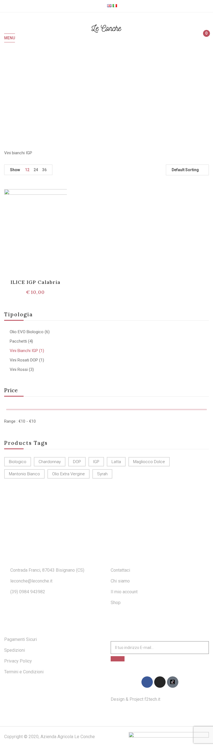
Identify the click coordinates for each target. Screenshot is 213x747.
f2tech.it (151, 699)
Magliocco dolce (149, 461)
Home (87, 95)
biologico (17, 461)
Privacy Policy (18, 661)
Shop (116, 602)
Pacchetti (18, 341)
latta (116, 461)
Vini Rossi (19, 369)
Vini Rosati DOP (24, 360)
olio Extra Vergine (68, 473)
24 (36, 170)
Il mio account (124, 591)
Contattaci (120, 570)
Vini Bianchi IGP (24, 350)
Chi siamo (120, 581)
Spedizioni (14, 650)
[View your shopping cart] (204, 38)
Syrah (102, 473)
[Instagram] (160, 682)
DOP (77, 461)
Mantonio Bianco (24, 473)
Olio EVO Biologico (27, 331)
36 (44, 170)
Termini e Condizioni (24, 671)
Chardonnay (50, 461)
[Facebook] (147, 682)
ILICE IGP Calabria (36, 282)
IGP (96, 461)
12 (27, 170)
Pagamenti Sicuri (20, 639)
